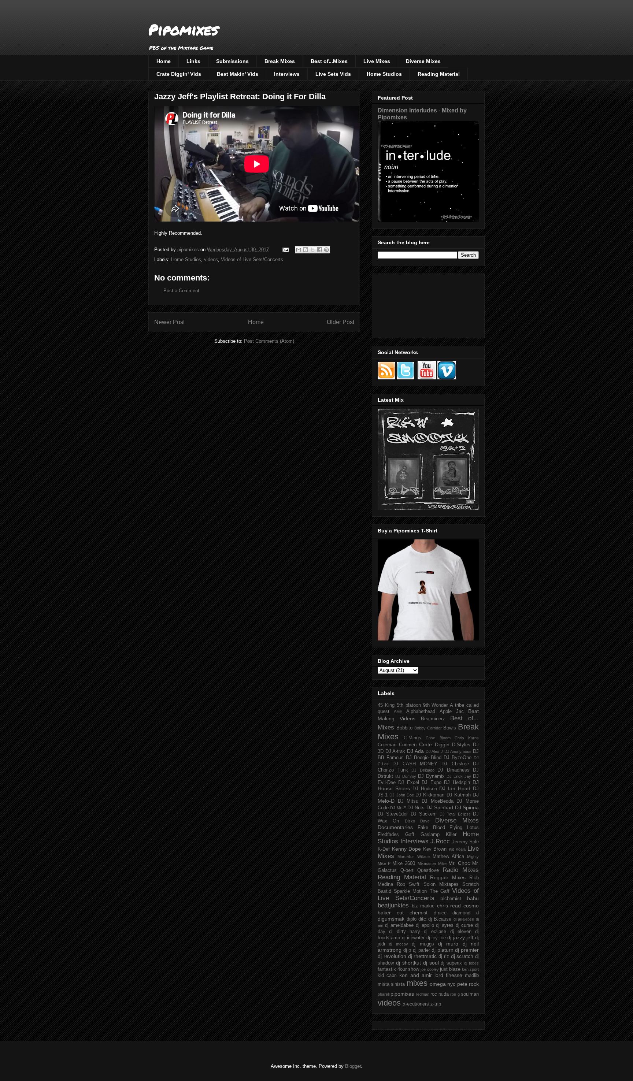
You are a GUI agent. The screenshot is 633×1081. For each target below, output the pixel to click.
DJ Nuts (416, 807)
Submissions (232, 61)
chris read (449, 906)
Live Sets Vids (333, 74)
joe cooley (429, 969)
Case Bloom (438, 738)
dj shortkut (408, 963)
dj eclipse (435, 931)
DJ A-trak (395, 751)
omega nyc (442, 984)
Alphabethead (420, 711)
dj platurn (443, 950)
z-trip (435, 1004)
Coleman (387, 744)
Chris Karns (467, 738)
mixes (417, 983)
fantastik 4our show (398, 969)
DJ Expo (431, 782)
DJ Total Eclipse (455, 814)
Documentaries (395, 827)
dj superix (451, 963)
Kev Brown (435, 849)
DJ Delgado (422, 770)
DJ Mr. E (398, 808)
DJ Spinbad (439, 807)
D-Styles (461, 744)
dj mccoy (398, 944)
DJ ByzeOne (457, 757)
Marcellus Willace (413, 856)
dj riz (443, 956)
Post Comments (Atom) (269, 341)
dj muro (448, 944)
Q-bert (407, 870)
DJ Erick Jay (459, 776)
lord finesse (448, 975)
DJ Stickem (424, 814)
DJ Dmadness (453, 770)
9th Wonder (435, 705)
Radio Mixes (461, 869)
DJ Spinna (467, 807)
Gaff (409, 834)
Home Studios (384, 74)
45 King (386, 705)
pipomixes (402, 994)
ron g (454, 994)
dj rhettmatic (422, 956)
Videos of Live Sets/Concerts (252, 259)
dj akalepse (464, 919)
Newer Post (169, 322)
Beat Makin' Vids (237, 74)
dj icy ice (436, 937)
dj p (407, 950)
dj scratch (462, 956)
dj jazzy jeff (460, 937)
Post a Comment (181, 290)
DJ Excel (408, 782)
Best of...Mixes (329, 61)
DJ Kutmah (459, 795)
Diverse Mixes (423, 61)
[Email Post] (285, 249)
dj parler (421, 950)
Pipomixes (183, 29)
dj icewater (413, 937)
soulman (470, 994)
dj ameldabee (399, 925)
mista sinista (391, 984)
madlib (472, 975)
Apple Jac (452, 711)
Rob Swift (408, 884)
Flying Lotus (464, 827)
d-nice (440, 912)
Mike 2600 (403, 863)
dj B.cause (440, 919)
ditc (422, 919)
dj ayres (445, 925)
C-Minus (412, 737)
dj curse (464, 925)
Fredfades (388, 834)
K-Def (384, 849)
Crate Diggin (434, 744)
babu (473, 898)
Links (193, 61)
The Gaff (439, 891)
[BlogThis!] (305, 249)
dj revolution (392, 956)
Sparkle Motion (410, 891)
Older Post (340, 322)
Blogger (353, 1066)
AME (398, 711)
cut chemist (412, 912)
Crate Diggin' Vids (178, 74)
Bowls (449, 728)
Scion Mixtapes (441, 884)
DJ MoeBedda (438, 801)
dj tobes (471, 963)
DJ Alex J (434, 751)
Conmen (408, 744)
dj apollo (425, 925)
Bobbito (404, 728)
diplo (412, 919)
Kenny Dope (406, 849)
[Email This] (298, 249)
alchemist (451, 898)
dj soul (431, 963)
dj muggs (423, 944)
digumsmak (391, 919)
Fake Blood (431, 827)
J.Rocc (440, 841)
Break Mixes (279, 61)
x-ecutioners (416, 1004)
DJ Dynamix (431, 776)
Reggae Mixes (448, 877)
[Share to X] (312, 249)
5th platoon (409, 705)
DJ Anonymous (458, 751)
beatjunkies (393, 905)
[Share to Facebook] (319, 249)
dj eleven (460, 931)
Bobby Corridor (428, 728)
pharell (383, 994)
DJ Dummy (405, 776)
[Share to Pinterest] (326, 249)
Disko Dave (417, 821)
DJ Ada (415, 751)
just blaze (450, 969)
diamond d (465, 912)
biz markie (423, 906)
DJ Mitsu (408, 801)
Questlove (428, 870)
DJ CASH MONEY (414, 763)
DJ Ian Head (454, 788)
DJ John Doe (401, 795)
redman (422, 994)
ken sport (470, 969)
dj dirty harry (404, 931)
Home (163, 61)
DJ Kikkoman (429, 795)
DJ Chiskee (455, 763)
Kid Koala (457, 849)
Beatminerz (433, 718)
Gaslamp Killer (438, 834)
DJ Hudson (424, 788)
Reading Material (439, 74)
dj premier (467, 950)
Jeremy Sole (465, 841)
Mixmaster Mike (432, 863)
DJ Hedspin (457, 782)
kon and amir (415, 975)
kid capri (387, 975)
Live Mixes (376, 61)
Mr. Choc (459, 863)
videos (211, 259)
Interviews (287, 74)
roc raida (439, 994)
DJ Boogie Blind (423, 757)
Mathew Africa (448, 856)
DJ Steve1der (393, 814)
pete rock (468, 984)
